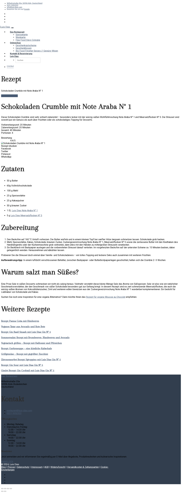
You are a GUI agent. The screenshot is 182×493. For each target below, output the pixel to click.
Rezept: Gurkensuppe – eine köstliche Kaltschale (26, 348)
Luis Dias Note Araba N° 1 (25, 210)
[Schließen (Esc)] (11, 488)
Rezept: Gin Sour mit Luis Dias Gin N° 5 (22, 365)
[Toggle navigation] (12, 27)
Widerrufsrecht (57, 467)
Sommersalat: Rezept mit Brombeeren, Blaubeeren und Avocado (35, 337)
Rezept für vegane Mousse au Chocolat (105, 297)
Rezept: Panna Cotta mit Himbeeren (20, 321)
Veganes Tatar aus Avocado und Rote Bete (23, 326)
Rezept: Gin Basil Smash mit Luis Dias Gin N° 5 (26, 331)
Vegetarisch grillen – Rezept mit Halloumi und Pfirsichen (31, 343)
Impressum (37, 467)
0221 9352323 (12, 5)
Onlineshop (15, 43)
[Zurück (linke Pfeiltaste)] (2, 491)
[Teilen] (8, 488)
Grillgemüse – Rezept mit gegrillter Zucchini (24, 354)
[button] (91, 148)
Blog (3, 467)
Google (27, 9)
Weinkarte (21, 37)
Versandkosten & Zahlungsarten (83, 467)
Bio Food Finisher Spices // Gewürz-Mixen (37, 50)
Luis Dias (14, 56)
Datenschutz (23, 467)
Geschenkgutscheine (26, 45)
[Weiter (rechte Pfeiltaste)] (5, 491)
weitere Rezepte (9, 95)
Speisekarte (22, 34)
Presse (11, 467)
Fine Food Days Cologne (28, 40)
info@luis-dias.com (14, 7)
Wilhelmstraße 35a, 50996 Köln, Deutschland (24, 3)
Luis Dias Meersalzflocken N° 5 (26, 215)
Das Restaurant (17, 32)
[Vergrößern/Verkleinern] (2, 488)
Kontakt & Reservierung (21, 53)
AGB (46, 467)
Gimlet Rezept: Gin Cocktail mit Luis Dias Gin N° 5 (27, 370)
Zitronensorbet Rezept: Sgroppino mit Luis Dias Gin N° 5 (31, 359)
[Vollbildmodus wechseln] (5, 488)
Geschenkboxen (24, 48)
